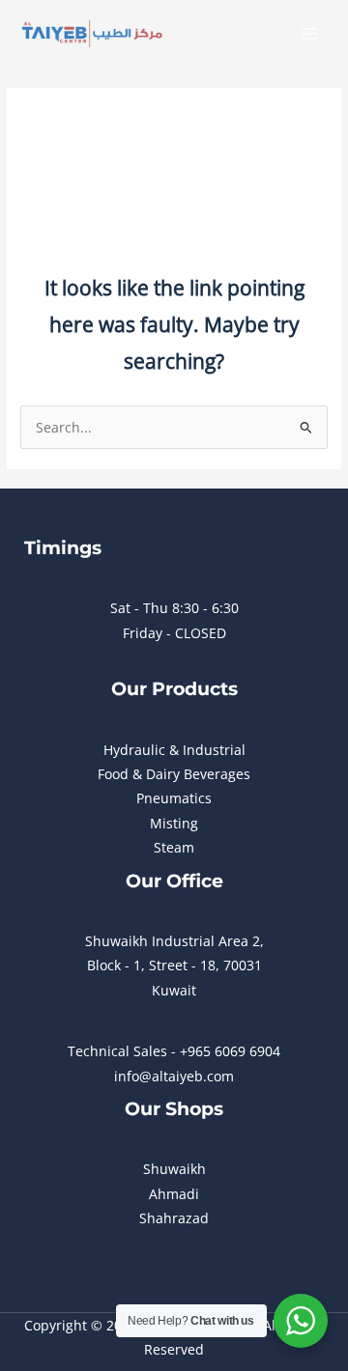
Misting (174, 823)
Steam (174, 847)
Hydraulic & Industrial (174, 750)
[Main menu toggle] (310, 34)
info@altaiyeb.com (174, 1076)
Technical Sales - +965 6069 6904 (174, 1051)
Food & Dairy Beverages (174, 774)
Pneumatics (174, 798)
